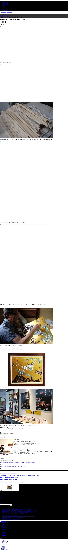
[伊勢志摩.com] (6, 12)
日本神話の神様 (5, 527)
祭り (3, 526)
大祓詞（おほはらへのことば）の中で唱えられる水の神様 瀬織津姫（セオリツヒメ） (18, 512)
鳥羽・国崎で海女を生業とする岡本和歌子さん (11, 519)
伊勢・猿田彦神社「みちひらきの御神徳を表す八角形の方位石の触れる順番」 (17, 509)
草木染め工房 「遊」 (6, 518)
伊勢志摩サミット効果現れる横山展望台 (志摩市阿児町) (13, 513)
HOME (3, 1)
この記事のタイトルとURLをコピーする (6, 460)
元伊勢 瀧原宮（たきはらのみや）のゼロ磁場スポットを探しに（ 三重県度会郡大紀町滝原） (19, 510)
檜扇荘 (1, 490)
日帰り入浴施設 (5, 10)
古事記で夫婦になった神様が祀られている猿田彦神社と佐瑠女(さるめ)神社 (16, 511)
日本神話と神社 (5, 3)
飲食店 (3, 7)
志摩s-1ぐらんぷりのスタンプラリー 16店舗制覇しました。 (14, 517)
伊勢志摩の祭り (5, 4)
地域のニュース (5, 2)
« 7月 (1, 503)
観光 (3, 5)
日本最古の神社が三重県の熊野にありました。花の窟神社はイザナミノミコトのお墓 (18, 516)
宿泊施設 (4, 6)
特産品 (3, 548)
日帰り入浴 (4, 533)
